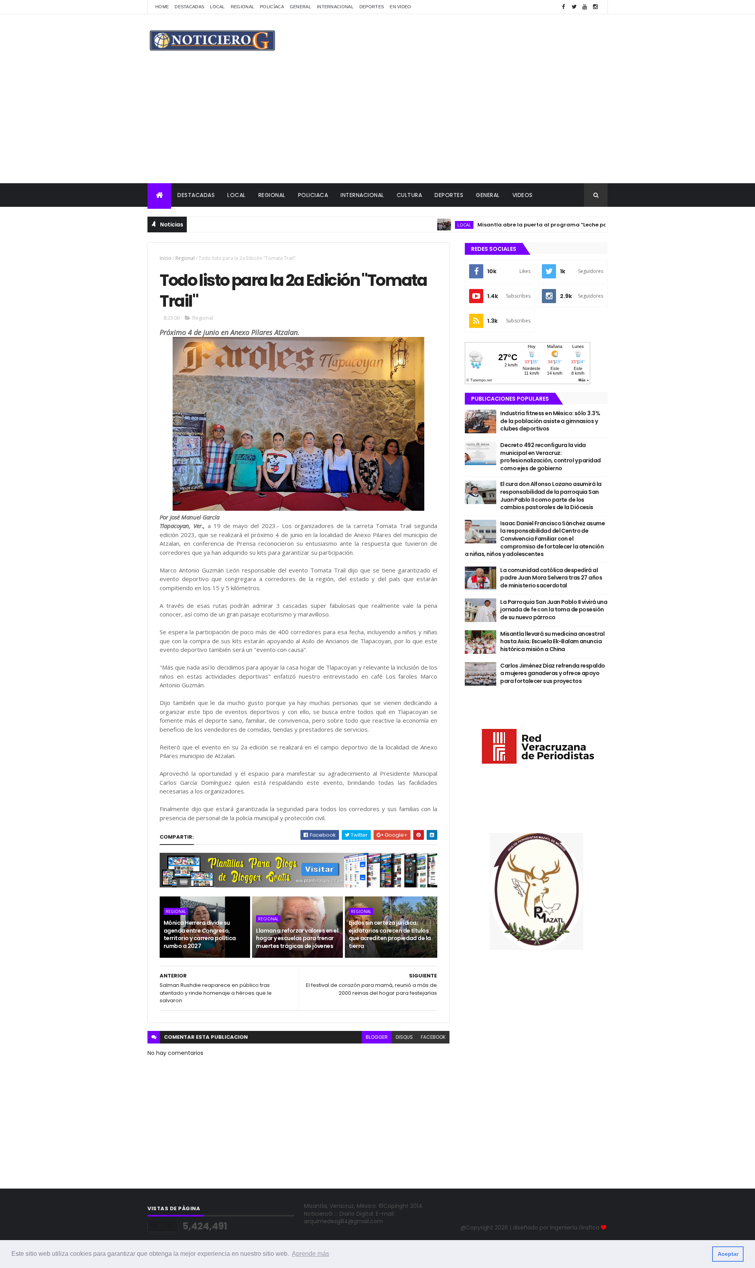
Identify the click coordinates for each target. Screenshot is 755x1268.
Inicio (165, 258)
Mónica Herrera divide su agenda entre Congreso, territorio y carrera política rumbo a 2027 (200, 934)
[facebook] (563, 7)
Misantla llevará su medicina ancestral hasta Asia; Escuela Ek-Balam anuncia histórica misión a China (552, 641)
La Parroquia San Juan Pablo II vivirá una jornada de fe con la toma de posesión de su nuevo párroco (553, 609)
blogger (377, 1037)
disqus (404, 1037)
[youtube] (584, 7)
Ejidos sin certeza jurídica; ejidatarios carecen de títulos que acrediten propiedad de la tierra (390, 934)
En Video (400, 6)
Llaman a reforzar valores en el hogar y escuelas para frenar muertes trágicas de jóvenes (297, 938)
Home (162, 6)
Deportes (371, 6)
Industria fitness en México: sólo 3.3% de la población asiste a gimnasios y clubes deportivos (550, 420)
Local (217, 6)
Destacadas (189, 6)
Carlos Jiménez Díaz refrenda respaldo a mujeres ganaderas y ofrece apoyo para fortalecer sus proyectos (552, 673)
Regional (242, 6)
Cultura (409, 195)
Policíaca (272, 6)
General (300, 6)
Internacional (335, 6)
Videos (522, 195)
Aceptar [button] (728, 1254)
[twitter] (574, 7)
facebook (433, 1037)
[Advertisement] (377, 124)
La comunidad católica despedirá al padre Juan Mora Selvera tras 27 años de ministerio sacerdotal (551, 577)
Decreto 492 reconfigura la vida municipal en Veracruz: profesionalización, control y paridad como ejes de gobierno (550, 456)
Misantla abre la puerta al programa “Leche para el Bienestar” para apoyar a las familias (567, 224)
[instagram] (595, 7)
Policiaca (313, 195)
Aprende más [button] (310, 1253)
